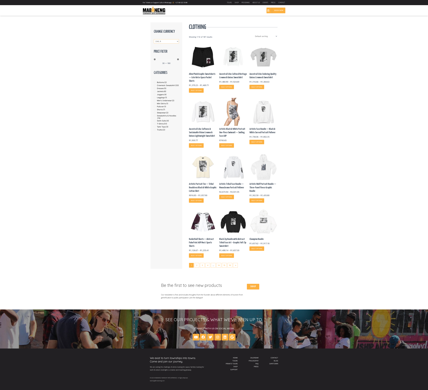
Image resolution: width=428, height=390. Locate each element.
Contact (281, 2)
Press (273, 2)
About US (256, 2)
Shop (237, 2)
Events (265, 2)
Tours (229, 2)
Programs (246, 2)
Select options (196, 90)
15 (224, 265)
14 (219, 265)
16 (230, 265)
